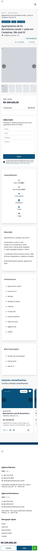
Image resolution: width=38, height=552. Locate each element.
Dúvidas (8, 548)
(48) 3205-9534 (8, 501)
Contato (4, 536)
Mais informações (11, 349)
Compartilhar (20, 42)
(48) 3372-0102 (8, 475)
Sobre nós (5, 527)
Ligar (24, 548)
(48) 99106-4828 (8, 478)
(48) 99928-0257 (8, 504)
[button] (4, 66)
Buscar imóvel (12, 13)
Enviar (19, 156)
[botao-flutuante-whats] (35, 548)
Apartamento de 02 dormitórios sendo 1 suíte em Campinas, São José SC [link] (17, 16)
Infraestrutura (10, 279)
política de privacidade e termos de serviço (18, 163)
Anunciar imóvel (7, 533)
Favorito (32, 42)
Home (3, 13)
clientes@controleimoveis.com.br (14, 481)
